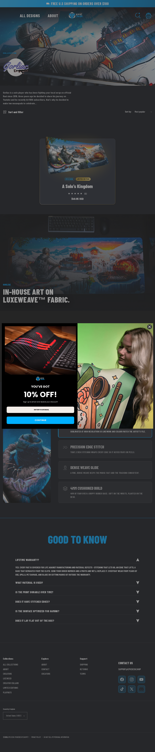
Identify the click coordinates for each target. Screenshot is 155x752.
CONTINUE (40, 420)
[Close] (149, 326)
